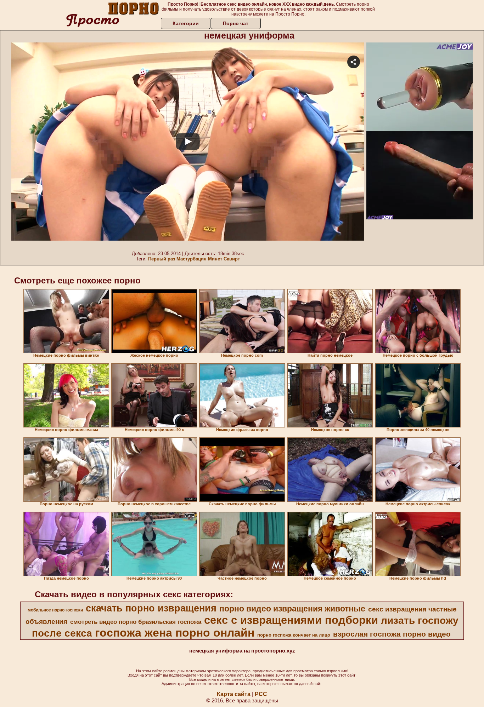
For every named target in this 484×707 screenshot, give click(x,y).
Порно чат (235, 23)
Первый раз (161, 258)
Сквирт (232, 258)
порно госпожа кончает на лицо (293, 635)
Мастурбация (191, 258)
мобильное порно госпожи (55, 610)
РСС (261, 694)
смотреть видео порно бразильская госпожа (135, 621)
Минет (215, 258)
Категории (186, 23)
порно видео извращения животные (292, 608)
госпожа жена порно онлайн (174, 632)
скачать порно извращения (151, 608)
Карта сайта (234, 694)
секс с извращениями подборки (291, 620)
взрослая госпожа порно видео (392, 634)
